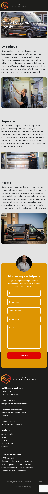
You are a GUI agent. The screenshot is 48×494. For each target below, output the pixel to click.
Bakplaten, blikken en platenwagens (16, 461)
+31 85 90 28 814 (9, 400)
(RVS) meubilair (7, 458)
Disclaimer (5, 415)
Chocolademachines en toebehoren (17, 467)
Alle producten (7, 434)
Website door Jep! (24, 486)
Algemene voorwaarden (11, 409)
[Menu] (43, 5)
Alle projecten (7, 443)
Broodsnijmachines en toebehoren (16, 464)
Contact (5, 446)
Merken (4, 437)
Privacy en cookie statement (13, 412)
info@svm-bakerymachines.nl (14, 403)
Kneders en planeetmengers (13, 470)
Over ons (5, 440)
